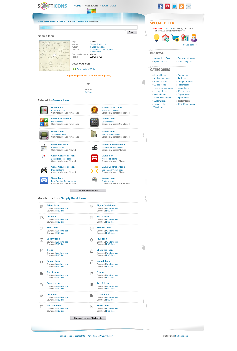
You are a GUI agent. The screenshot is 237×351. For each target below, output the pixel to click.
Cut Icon (51, 216)
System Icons (160, 101)
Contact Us (80, 336)
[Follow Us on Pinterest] (167, 8)
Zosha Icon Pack (58, 135)
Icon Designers (185, 61)
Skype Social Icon (106, 205)
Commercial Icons (186, 58)
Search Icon (53, 283)
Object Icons (184, 94)
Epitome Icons (108, 122)
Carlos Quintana (97, 47)
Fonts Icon (103, 305)
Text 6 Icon (103, 283)
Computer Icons (185, 81)
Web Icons (158, 107)
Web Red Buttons (109, 159)
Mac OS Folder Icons (111, 135)
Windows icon (62, 208)
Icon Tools (109, 5)
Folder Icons (183, 85)
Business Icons (160, 81)
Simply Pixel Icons (79, 21)
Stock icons (167, 28)
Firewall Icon (104, 227)
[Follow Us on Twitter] (174, 8)
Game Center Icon (61, 118)
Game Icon (57, 107)
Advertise (92, 336)
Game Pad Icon (59, 144)
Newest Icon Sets (161, 58)
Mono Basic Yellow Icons (112, 170)
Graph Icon (103, 294)
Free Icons (91, 5)
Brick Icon (52, 227)
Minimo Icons (57, 122)
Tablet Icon (53, 205)
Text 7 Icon (53, 272)
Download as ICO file (86, 69)
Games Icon (60, 100)
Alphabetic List (160, 61)
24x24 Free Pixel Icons (61, 159)
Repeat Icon (53, 261)
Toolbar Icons (63, 21)
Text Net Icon (54, 305)
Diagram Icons (57, 170)
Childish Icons (57, 148)
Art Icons (182, 78)
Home (77, 5)
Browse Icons (188, 45)
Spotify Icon (53, 238)
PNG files (60, 211)
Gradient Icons (108, 181)
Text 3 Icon (103, 216)
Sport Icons (183, 97)
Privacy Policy (106, 336)
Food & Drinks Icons (163, 88)
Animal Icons (184, 75)
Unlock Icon (103, 261)
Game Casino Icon (112, 107)
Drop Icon (52, 294)
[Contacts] (188, 8)
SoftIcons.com (181, 336)
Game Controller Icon (113, 144)
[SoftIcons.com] (52, 9)
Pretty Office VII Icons (111, 111)
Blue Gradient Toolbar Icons (63, 181)
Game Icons (183, 88)
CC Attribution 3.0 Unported (102, 49)
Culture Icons (159, 85)
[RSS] (181, 8)
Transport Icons (160, 104)
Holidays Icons (160, 91)
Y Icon (50, 250)
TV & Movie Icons (186, 104)
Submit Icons (66, 336)
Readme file (95, 52)
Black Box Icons (58, 111)
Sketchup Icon (105, 250)
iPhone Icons (184, 91)
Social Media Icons (162, 97)
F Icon (100, 272)
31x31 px (88, 92)
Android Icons (159, 75)
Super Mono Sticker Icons (113, 148)
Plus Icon (102, 238)
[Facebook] (160, 8)
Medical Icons (160, 94)
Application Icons (161, 78)
